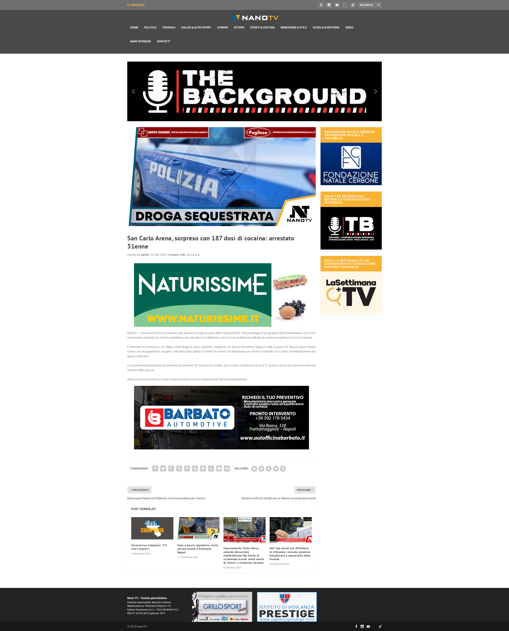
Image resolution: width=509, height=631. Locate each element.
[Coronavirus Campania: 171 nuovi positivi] (152, 528)
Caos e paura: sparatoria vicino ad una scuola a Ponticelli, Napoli (197, 548)
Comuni (222, 27)
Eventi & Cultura (262, 27)
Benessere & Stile (294, 27)
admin (145, 254)
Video (349, 27)
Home (134, 27)
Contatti (163, 41)
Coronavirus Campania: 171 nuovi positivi (149, 547)
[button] (254, 91)
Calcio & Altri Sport (196, 27)
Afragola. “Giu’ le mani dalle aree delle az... (173, 5)
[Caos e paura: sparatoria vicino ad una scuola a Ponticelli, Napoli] (198, 528)
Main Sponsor (140, 41)
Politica (150, 27)
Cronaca (168, 27)
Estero (239, 27)
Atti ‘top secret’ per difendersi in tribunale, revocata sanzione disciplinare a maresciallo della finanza (290, 553)
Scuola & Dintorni (326, 27)
